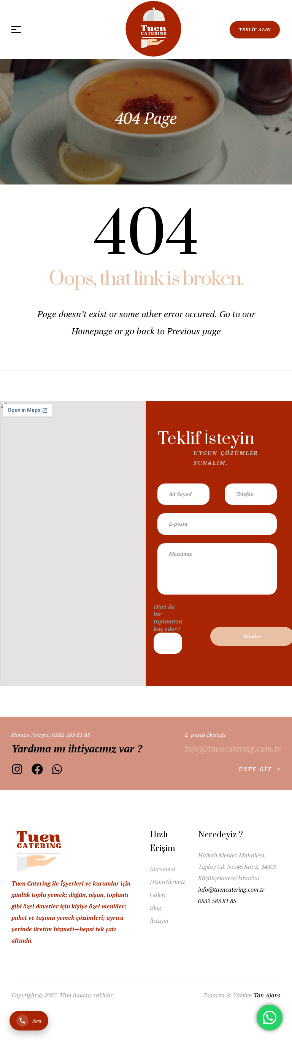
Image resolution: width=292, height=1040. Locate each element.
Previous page (194, 331)
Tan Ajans (267, 995)
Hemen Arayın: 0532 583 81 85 (50, 734)
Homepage (93, 331)
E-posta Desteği (205, 734)
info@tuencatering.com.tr (232, 889)
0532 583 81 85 (217, 901)
